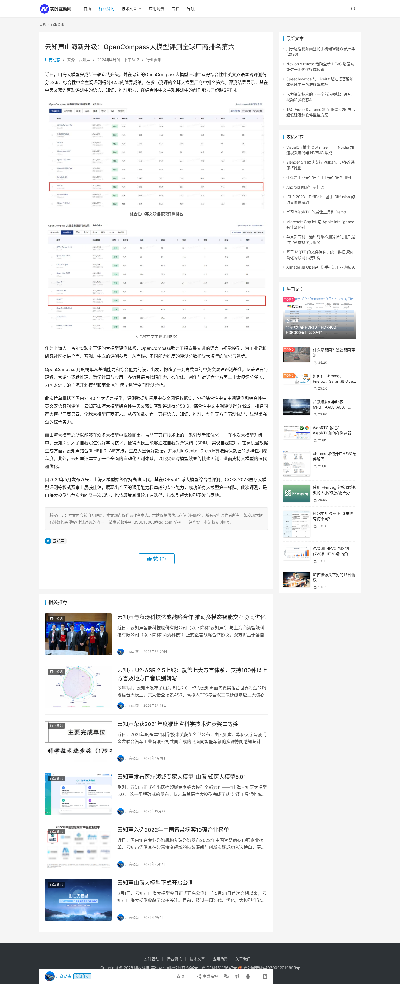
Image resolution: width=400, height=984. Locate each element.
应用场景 (156, 8)
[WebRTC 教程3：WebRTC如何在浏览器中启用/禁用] (296, 432)
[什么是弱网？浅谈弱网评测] (296, 354)
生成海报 (210, 976)
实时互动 (151, 959)
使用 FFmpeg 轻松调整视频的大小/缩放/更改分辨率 (334, 492)
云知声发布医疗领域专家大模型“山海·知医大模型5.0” (181, 777)
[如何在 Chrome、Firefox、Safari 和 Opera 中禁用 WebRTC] (296, 378)
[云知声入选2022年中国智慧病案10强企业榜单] (78, 847)
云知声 (58, 540)
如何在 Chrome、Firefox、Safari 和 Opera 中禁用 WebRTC (334, 381)
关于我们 (243, 959)
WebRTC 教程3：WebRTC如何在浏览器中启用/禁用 (334, 433)
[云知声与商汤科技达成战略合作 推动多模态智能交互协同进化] (78, 634)
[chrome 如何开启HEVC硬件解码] (296, 463)
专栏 (175, 8)
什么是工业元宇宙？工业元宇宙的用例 (318, 177)
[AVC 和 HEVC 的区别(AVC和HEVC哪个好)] (296, 553)
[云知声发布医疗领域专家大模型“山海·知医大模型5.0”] (78, 794)
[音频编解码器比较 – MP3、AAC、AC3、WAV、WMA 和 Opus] (296, 407)
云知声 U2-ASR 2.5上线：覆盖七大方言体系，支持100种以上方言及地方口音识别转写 (192, 674)
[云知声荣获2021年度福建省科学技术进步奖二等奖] (78, 741)
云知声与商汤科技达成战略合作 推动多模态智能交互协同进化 (191, 617)
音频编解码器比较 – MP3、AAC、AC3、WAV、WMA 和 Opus (331, 407)
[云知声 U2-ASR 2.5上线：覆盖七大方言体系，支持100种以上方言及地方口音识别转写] (78, 687)
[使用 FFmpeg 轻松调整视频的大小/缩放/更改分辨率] (296, 493)
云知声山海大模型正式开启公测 (155, 883)
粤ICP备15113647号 (219, 967)
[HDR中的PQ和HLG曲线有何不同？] (296, 524)
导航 (191, 8)
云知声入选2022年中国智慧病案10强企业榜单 (173, 830)
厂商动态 (52, 59)
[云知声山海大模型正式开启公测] (78, 900)
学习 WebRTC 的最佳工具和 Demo (316, 212)
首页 (87, 8)
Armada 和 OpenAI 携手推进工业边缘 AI (321, 267)
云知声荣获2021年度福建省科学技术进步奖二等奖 (178, 724)
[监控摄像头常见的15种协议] (296, 579)
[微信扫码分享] (226, 976)
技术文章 (129, 8)
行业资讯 (106, 8)
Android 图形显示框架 (305, 187)
